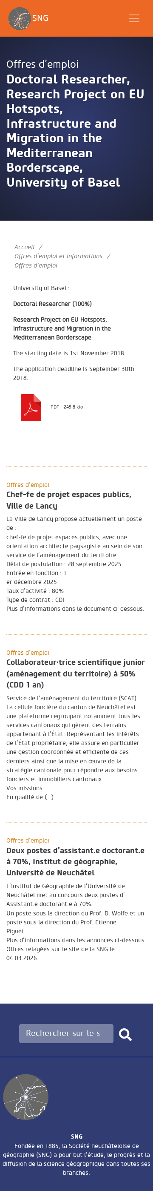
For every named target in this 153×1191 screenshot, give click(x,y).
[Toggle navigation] (134, 18)
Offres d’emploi (42, 64)
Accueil (24, 247)
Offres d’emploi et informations (58, 256)
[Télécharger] (31, 406)
